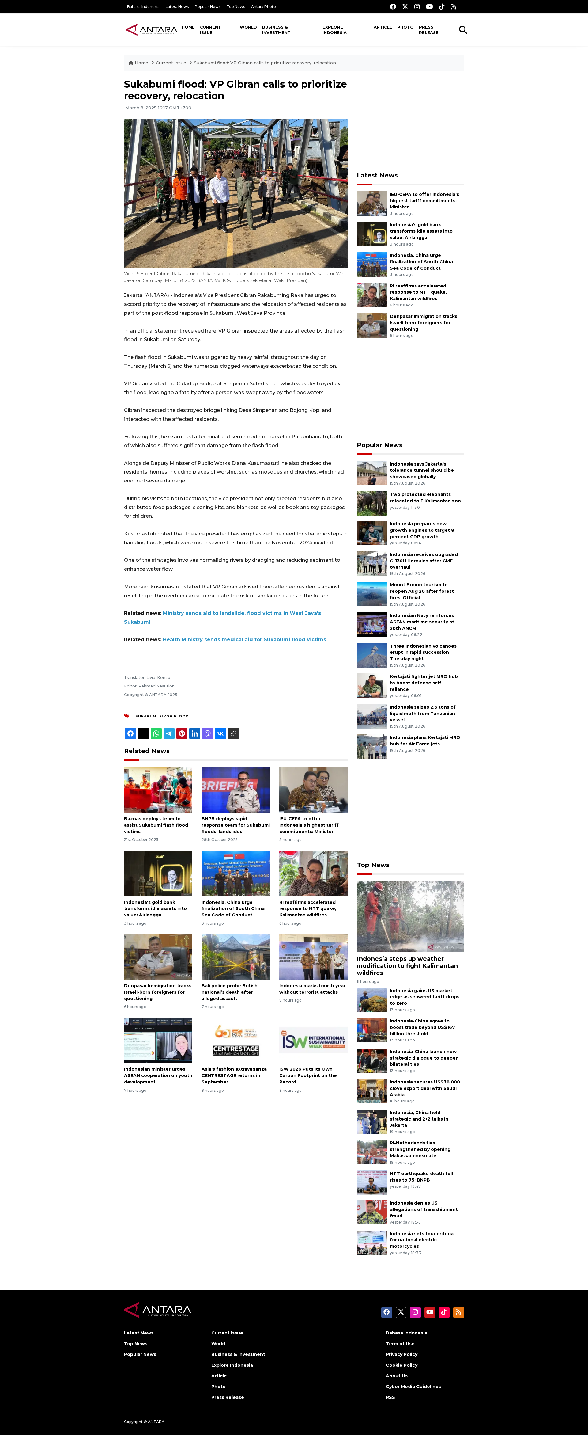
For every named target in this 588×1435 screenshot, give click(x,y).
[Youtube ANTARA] (429, 7)
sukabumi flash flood (162, 716)
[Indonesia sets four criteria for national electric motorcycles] (372, 1242)
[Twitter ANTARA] (405, 7)
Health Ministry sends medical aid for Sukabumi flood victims (244, 639)
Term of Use (400, 1343)
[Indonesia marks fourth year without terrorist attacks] (313, 956)
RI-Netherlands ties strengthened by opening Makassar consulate (420, 1149)
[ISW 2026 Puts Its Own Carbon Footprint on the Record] (313, 1040)
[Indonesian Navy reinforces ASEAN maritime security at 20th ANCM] (372, 624)
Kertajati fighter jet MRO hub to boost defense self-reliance (424, 683)
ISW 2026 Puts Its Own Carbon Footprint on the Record (308, 1075)
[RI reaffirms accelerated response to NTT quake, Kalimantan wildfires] (313, 873)
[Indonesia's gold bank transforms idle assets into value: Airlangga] (158, 873)
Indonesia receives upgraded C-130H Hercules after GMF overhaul (424, 561)
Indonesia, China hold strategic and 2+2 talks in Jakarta (419, 1119)
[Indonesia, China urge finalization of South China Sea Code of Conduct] (236, 873)
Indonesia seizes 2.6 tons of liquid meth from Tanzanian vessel (423, 713)
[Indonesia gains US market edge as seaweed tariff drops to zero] (372, 999)
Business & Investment (276, 30)
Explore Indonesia (334, 30)
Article (383, 27)
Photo (405, 27)
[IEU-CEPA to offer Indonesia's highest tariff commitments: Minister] (313, 789)
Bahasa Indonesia (143, 6)
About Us (397, 1376)
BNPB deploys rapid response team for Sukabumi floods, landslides (236, 825)
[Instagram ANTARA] (417, 7)
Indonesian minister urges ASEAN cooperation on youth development (158, 1075)
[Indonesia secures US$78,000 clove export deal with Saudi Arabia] (372, 1091)
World (248, 27)
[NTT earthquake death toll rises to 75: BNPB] (372, 1182)
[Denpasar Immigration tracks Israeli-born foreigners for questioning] (158, 956)
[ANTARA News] (151, 29)
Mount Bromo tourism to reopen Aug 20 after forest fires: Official (422, 591)
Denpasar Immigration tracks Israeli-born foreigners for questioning (157, 992)
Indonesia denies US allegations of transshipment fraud (424, 1209)
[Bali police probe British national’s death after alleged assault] (236, 956)
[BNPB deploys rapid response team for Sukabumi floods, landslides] (236, 789)
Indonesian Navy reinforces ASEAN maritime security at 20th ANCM (422, 622)
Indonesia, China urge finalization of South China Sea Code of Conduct (233, 909)
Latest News (177, 6)
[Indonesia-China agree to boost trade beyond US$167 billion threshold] (372, 1030)
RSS (390, 1397)
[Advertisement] (410, 121)
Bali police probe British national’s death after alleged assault (230, 992)
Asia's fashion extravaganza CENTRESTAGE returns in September (234, 1075)
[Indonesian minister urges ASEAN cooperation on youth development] (158, 1040)
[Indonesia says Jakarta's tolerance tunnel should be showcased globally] (372, 473)
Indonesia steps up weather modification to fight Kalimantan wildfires (407, 965)
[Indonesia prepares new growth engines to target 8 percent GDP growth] (372, 532)
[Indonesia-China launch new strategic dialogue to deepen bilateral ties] (372, 1060)
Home (188, 27)
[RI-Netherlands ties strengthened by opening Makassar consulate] (372, 1152)
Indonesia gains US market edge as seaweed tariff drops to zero (424, 997)
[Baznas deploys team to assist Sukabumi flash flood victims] (158, 789)
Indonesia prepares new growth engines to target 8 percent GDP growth (422, 530)
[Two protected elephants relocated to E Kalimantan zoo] (372, 503)
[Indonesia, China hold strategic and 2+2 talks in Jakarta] (372, 1121)
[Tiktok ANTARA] (442, 7)
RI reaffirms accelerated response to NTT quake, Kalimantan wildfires (307, 909)
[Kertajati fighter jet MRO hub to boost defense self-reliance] (372, 685)
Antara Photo (263, 6)
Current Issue (210, 30)
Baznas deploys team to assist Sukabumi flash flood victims (156, 825)
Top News (236, 6)
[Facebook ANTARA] (393, 7)
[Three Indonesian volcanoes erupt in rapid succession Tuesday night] (372, 655)
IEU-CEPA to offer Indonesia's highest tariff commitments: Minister (309, 825)
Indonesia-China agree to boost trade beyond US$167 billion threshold (422, 1027)
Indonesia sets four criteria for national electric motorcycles (422, 1240)
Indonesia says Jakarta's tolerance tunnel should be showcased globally (422, 470)
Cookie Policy (401, 1365)
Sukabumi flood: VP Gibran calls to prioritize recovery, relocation (265, 63)
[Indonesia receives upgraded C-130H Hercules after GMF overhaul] (372, 563)
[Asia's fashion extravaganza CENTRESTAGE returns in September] (236, 1040)
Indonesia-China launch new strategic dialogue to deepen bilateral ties (424, 1058)
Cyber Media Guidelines (413, 1386)
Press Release (429, 30)
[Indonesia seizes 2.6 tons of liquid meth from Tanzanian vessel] (372, 716)
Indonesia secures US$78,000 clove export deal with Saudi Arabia (425, 1088)
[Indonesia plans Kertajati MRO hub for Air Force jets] (372, 746)
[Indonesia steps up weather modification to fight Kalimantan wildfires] (410, 916)
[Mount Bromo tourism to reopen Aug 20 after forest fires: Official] (372, 594)
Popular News (208, 6)
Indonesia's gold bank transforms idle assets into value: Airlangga (155, 909)
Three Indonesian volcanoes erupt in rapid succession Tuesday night (423, 652)
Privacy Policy (401, 1354)
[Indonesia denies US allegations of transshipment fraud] (372, 1212)
